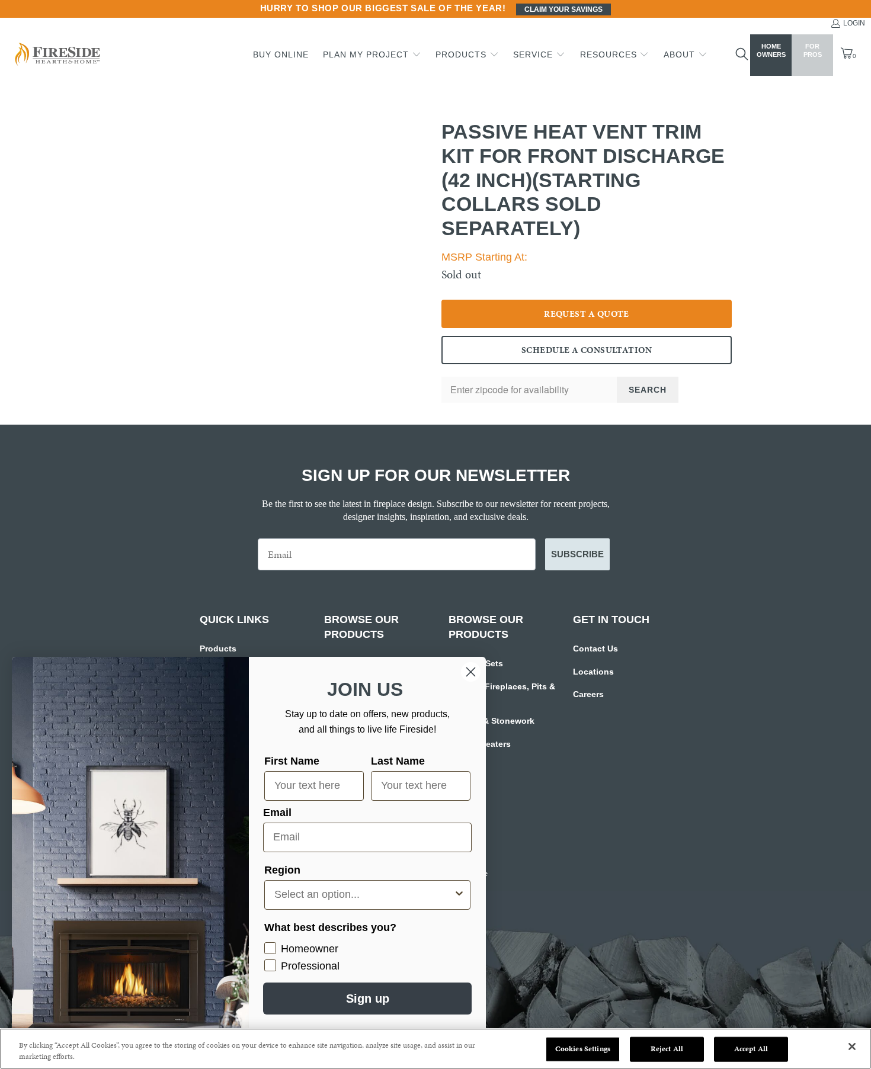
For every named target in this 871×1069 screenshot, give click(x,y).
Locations (593, 671)
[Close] (852, 1046)
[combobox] (363, 895)
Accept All (751, 1049)
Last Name (398, 761)
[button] (372, 55)
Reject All (667, 1049)
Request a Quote (586, 314)
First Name (291, 761)
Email (277, 812)
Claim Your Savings (563, 9)
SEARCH (648, 389)
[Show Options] (459, 895)
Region (282, 870)
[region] (435, 1048)
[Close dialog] (470, 672)
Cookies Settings (582, 1049)
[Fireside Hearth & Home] (56, 55)
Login (854, 23)
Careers (588, 694)
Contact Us (595, 648)
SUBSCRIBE (577, 554)
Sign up (367, 998)
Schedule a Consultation (586, 350)
